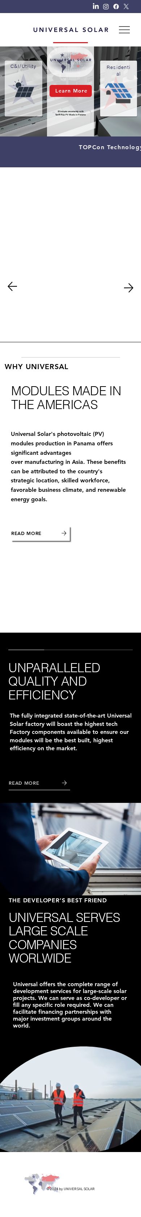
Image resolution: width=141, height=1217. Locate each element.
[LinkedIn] (95, 6)
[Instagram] (106, 6)
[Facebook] (116, 6)
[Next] (128, 287)
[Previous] (12, 286)
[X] (126, 6)
